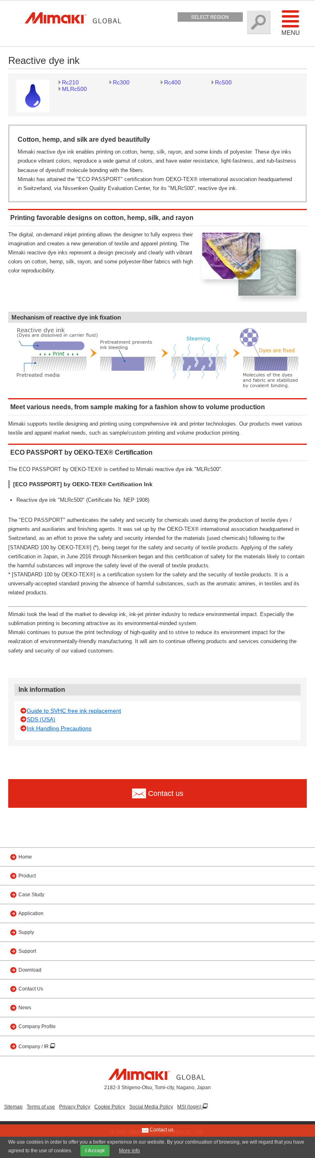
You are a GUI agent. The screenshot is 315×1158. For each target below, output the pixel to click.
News (24, 1008)
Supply (26, 932)
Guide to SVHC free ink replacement (74, 710)
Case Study (31, 894)
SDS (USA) (41, 719)
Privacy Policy (74, 1107)
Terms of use (41, 1107)
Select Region (210, 17)
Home (25, 857)
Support (27, 951)
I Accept (95, 1150)
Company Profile (37, 1026)
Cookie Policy (109, 1107)
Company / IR (34, 1046)
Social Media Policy (151, 1107)
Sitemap (13, 1107)
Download (29, 970)
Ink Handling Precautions (59, 728)
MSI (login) (190, 1107)
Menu (290, 32)
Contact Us (30, 989)
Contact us (160, 1130)
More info (129, 1150)
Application (30, 913)
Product (27, 876)
